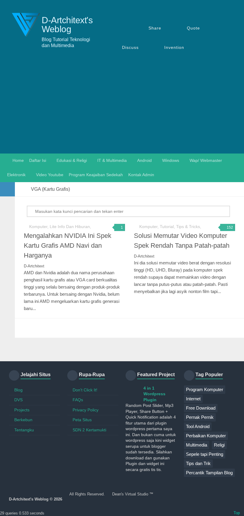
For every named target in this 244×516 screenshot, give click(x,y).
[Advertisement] (122, 109)
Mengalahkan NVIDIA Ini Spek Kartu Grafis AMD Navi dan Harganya (67, 245)
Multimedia (196, 444)
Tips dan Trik (198, 463)
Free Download (200, 407)
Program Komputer (204, 389)
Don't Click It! (85, 390)
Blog (18, 390)
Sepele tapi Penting (204, 454)
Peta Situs (82, 419)
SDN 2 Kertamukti (89, 429)
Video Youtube (49, 174)
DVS (18, 399)
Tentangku (24, 429)
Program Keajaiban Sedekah (96, 174)
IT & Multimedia (112, 160)
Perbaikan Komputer (206, 435)
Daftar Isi (37, 160)
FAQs (78, 399)
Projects (21, 409)
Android (144, 160)
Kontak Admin (141, 174)
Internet (193, 398)
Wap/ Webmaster (206, 160)
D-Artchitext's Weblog (67, 25)
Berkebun (23, 419)
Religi (219, 444)
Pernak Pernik (200, 417)
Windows (170, 160)
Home (17, 160)
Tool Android (197, 426)
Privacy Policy (85, 409)
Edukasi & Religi (72, 160)
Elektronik (16, 174)
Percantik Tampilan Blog (209, 472)
